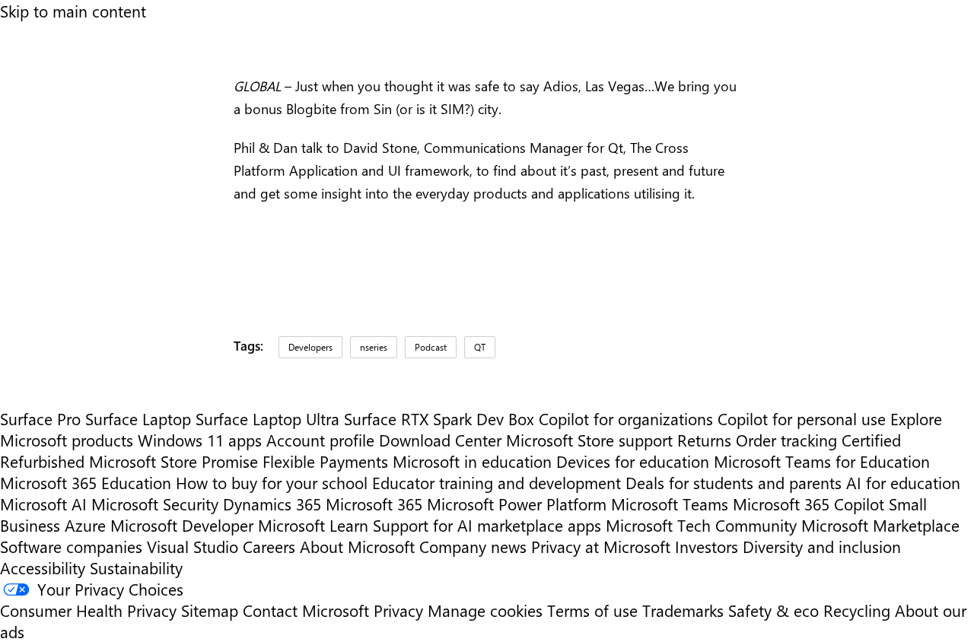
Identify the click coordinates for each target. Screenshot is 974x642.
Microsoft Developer (181, 525)
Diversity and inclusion (822, 546)
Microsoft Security (154, 503)
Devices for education (632, 461)
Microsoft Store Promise (173, 461)
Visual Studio (192, 546)
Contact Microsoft (306, 610)
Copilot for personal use (802, 418)
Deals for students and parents (733, 482)
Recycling (856, 610)
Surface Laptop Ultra (267, 418)
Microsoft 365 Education (85, 482)
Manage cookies (485, 610)
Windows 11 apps (200, 439)
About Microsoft (357, 546)
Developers (310, 347)
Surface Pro (40, 418)
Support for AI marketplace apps (487, 525)
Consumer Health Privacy (88, 610)
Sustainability (136, 567)
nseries (373, 347)
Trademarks (683, 610)
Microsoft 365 (374, 503)
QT (479, 347)
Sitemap (209, 610)
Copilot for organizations (626, 418)
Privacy (401, 610)
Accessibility (42, 567)
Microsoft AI (43, 503)
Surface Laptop (138, 418)
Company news (473, 546)
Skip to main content (73, 10)
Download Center (440, 439)
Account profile (320, 439)
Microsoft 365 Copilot (808, 503)
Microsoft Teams (669, 503)
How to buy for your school (272, 482)
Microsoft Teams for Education (822, 461)
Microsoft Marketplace (880, 525)
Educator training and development (496, 482)
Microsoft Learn (313, 525)
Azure (85, 525)
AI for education (903, 482)
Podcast (431, 347)
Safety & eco (773, 610)
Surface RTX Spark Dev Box (439, 418)
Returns (704, 439)
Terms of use (592, 610)
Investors (706, 546)
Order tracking (786, 439)
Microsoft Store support (589, 439)
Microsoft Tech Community (701, 525)
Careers (269, 546)
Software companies (71, 546)
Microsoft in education (472, 461)
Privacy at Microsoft (600, 546)
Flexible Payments (325, 461)
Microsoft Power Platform (516, 503)
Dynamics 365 (272, 503)
